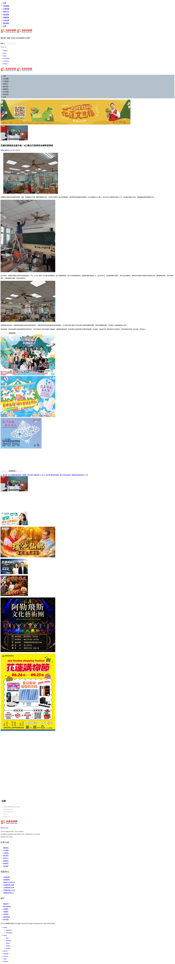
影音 (4, 26)
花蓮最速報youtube (9, 890)
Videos (5, 50)
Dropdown (6, 58)
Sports (5, 951)
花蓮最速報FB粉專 (8, 885)
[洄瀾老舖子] (14, 596)
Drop (4, 53)
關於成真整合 (7, 906)
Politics (8, 946)
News (5, 935)
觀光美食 (6, 14)
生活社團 (6, 20)
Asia (7, 938)
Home (5, 927)
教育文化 (6, 12)
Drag (4, 56)
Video (5, 959)
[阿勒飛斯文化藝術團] (28, 652)
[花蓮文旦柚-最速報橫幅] (65, 124)
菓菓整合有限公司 (8, 893)
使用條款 (5, 914)
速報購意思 (6, 880)
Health (8, 948)
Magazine (9, 930)
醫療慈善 (6, 17)
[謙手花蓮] (28, 557)
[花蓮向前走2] (14, 574)
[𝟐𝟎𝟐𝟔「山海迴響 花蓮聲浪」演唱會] (28, 375)
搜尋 (2, 43)
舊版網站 (5, 848)
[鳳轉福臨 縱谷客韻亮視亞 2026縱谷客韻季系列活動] (28, 416)
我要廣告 (5, 912)
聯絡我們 (5, 904)
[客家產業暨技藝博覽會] (21, 448)
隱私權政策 (6, 917)
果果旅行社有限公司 (9, 882)
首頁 (4, 3)
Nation (5, 64)
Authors (5, 961)
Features (6, 61)
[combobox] (9, 43)
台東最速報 (6, 877)
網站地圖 (5, 919)
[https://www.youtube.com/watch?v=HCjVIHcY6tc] (14, 140)
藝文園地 (6, 23)
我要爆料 (5, 909)
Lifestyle (5, 953)
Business (8, 940)
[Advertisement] (42, 458)
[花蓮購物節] (28, 731)
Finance (5, 956)
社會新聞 (6, 9)
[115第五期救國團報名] (14, 525)
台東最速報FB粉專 (8, 887)
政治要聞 (6, 6)
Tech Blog (9, 933)
